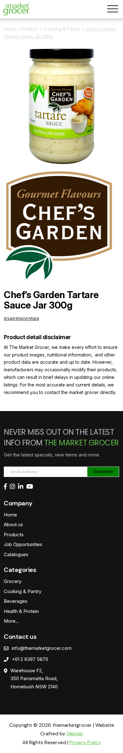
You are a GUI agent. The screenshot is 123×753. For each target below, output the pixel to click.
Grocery (12, 581)
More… (11, 621)
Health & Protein (21, 611)
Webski (75, 733)
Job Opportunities (23, 544)
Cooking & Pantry (62, 29)
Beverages (15, 601)
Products (14, 535)
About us (13, 524)
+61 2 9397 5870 (30, 659)
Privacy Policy (85, 742)
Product (30, 29)
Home (10, 29)
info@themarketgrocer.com (42, 648)
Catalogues (16, 554)
